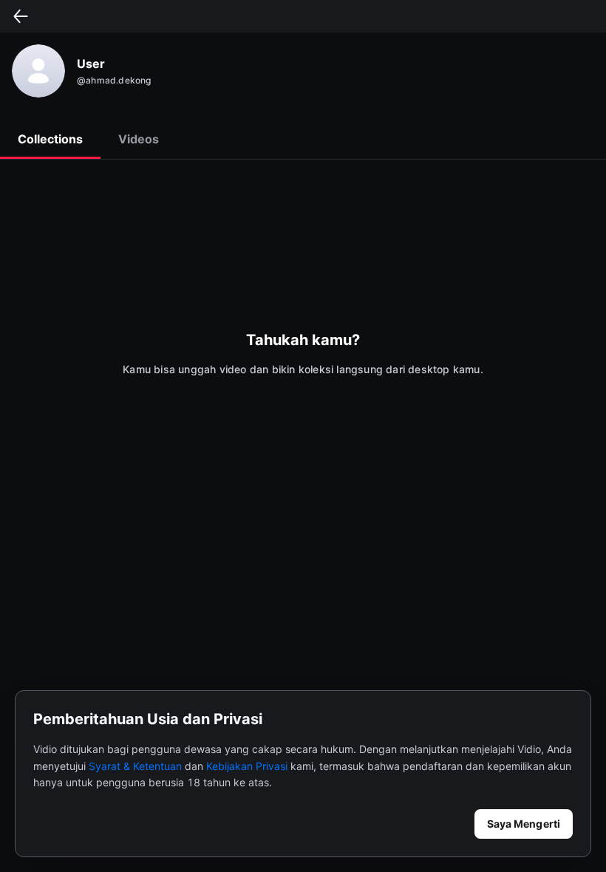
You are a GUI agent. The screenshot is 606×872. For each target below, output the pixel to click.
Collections (50, 139)
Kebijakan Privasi (246, 766)
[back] (21, 16)
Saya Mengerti (523, 823)
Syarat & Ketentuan (135, 766)
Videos (138, 139)
